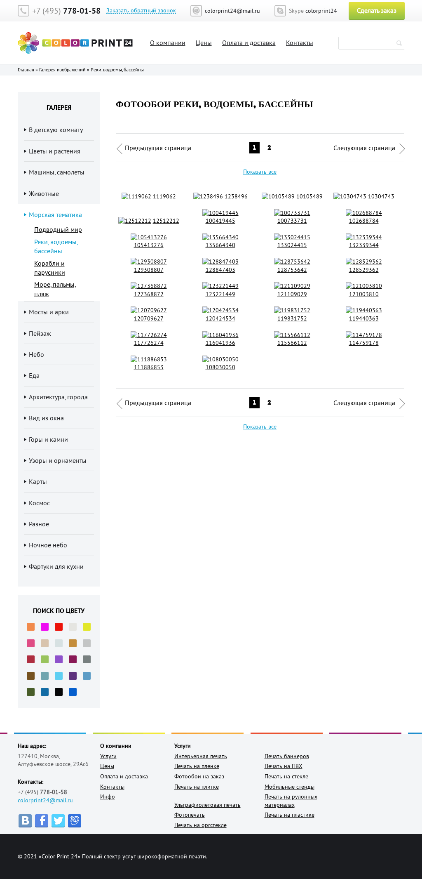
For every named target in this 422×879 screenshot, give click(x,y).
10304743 (381, 196)
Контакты (299, 42)
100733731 (292, 220)
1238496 (236, 196)
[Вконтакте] (25, 820)
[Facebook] (41, 820)
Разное (39, 524)
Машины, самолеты (56, 172)
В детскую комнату (56, 129)
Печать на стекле (286, 776)
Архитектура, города (58, 397)
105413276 (149, 245)
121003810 (364, 294)
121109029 (292, 294)
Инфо (107, 796)
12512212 (166, 220)
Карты (38, 481)
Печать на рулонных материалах (291, 800)
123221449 (220, 294)
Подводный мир (58, 229)
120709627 (149, 318)
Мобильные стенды (289, 786)
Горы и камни (48, 439)
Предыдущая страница (158, 148)
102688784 (364, 220)
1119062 (164, 196)
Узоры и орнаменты (58, 460)
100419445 (220, 220)
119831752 (292, 318)
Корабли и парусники (49, 267)
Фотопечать (189, 814)
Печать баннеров (287, 756)
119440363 (364, 318)
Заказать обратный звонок (141, 10)
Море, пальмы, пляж (55, 288)
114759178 (364, 342)
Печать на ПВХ (283, 766)
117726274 (149, 342)
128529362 (364, 269)
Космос (39, 503)
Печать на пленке (196, 766)
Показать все (260, 171)
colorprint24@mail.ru (45, 800)
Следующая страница (364, 148)
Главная (26, 69)
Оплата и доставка (249, 42)
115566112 (292, 342)
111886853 (149, 367)
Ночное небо (48, 545)
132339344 (364, 245)
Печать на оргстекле (200, 825)
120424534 (220, 318)
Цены (204, 42)
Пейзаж (40, 333)
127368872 (149, 294)
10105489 (309, 196)
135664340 (220, 245)
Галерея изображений (62, 69)
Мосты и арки (49, 312)
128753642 (292, 269)
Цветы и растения (54, 151)
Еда (34, 375)
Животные (44, 193)
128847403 (220, 269)
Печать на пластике (289, 814)
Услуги (108, 756)
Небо (36, 354)
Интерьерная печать (200, 756)
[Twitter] (58, 820)
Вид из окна (46, 418)
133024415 (292, 245)
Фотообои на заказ (199, 776)
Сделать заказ (376, 10)
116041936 (220, 342)
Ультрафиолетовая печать (207, 804)
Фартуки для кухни (56, 566)
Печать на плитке (196, 786)
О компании (167, 42)
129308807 (149, 269)
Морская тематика (55, 214)
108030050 (220, 367)
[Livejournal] (74, 820)
